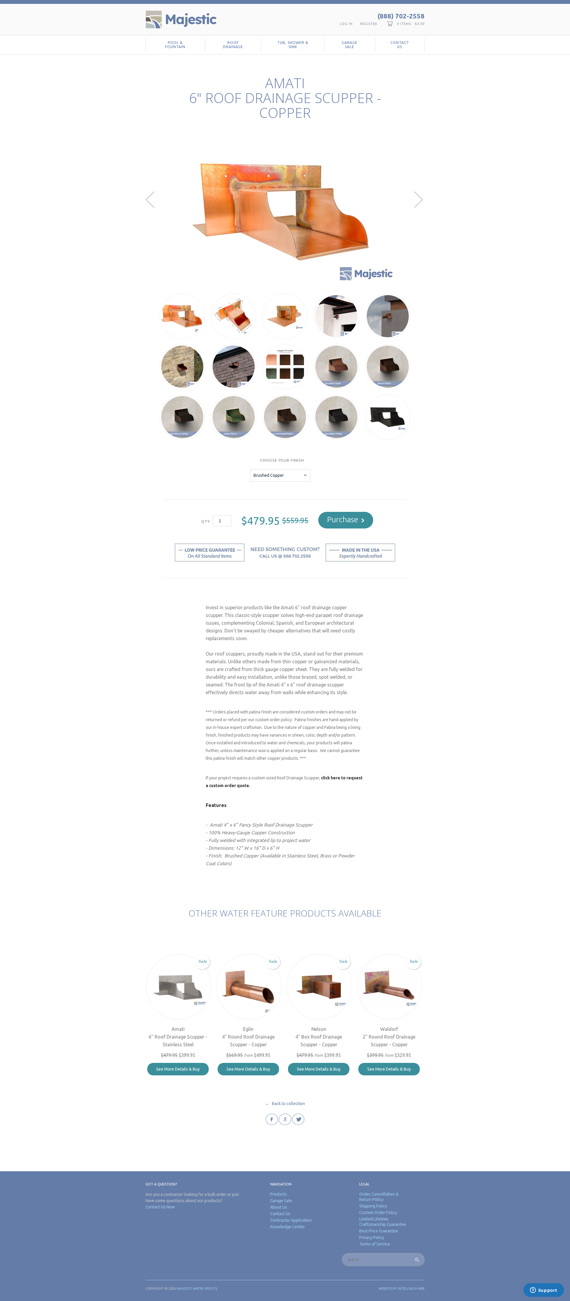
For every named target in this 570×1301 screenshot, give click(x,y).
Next (419, 199)
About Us (278, 1207)
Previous (150, 199)
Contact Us (399, 45)
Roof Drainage (233, 45)
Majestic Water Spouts (197, 1288)
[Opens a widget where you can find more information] (543, 1290)
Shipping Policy (373, 1206)
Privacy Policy (371, 1237)
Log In (346, 24)
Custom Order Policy (378, 1212)
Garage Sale (349, 45)
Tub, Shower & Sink (292, 45)
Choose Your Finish (282, 460)
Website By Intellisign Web (402, 1288)
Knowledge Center (287, 1226)
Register (368, 24)
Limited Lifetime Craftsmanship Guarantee (382, 1222)
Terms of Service (374, 1244)
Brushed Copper (269, 475)
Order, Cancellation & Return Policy (379, 1197)
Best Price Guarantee (378, 1231)
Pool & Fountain (175, 45)
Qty (205, 521)
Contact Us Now (160, 1207)
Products (278, 1194)
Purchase (342, 519)
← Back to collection (285, 1103)
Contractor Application (291, 1220)
